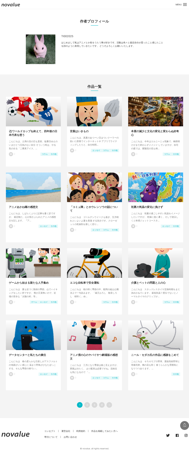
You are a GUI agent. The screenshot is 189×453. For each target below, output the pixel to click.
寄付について (51, 437)
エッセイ (96, 150)
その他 (53, 154)
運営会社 (65, 431)
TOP (184, 426)
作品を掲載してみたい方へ (104, 431)
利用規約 (80, 431)
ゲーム (34, 302)
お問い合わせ (70, 437)
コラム (45, 154)
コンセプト (49, 431)
